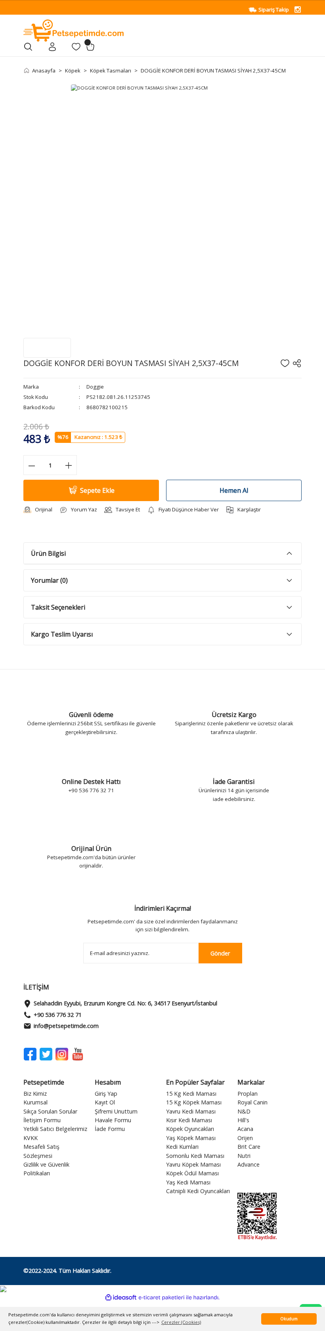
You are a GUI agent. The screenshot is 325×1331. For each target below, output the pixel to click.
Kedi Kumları (182, 1146)
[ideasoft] (121, 1297)
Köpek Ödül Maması (192, 1173)
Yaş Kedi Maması (188, 1182)
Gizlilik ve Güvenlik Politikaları (46, 1169)
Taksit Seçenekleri (58, 607)
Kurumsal (35, 1102)
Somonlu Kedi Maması (195, 1155)
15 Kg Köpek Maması (194, 1102)
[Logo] (73, 30)
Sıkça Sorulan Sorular (50, 1111)
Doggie (95, 386)
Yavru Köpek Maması (193, 1164)
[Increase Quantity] (68, 465)
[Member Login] (52, 46)
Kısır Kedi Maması (189, 1120)
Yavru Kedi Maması (191, 1111)
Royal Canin (252, 1102)
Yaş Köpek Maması (191, 1138)
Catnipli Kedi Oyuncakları (198, 1191)
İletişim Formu (42, 1120)
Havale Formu (113, 1120)
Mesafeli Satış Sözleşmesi (41, 1151)
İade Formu (110, 1129)
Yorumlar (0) (49, 580)
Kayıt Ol (105, 1102)
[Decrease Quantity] (32, 465)
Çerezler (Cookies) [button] (181, 1322)
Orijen (245, 1138)
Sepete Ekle (97, 490)
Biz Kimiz (35, 1093)
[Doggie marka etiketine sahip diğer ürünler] (47, 348)
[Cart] (90, 46)
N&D (243, 1111)
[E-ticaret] (161, 1297)
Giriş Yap (106, 1093)
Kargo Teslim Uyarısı (62, 634)
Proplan (247, 1093)
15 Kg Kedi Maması (191, 1093)
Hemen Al (234, 490)
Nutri (243, 1155)
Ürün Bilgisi (48, 553)
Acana (245, 1129)
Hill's (243, 1120)
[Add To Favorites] (285, 363)
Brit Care (248, 1146)
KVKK (30, 1138)
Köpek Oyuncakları (190, 1129)
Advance (248, 1164)
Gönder (220, 953)
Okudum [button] (289, 1318)
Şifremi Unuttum (116, 1111)
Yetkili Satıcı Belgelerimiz (55, 1129)
